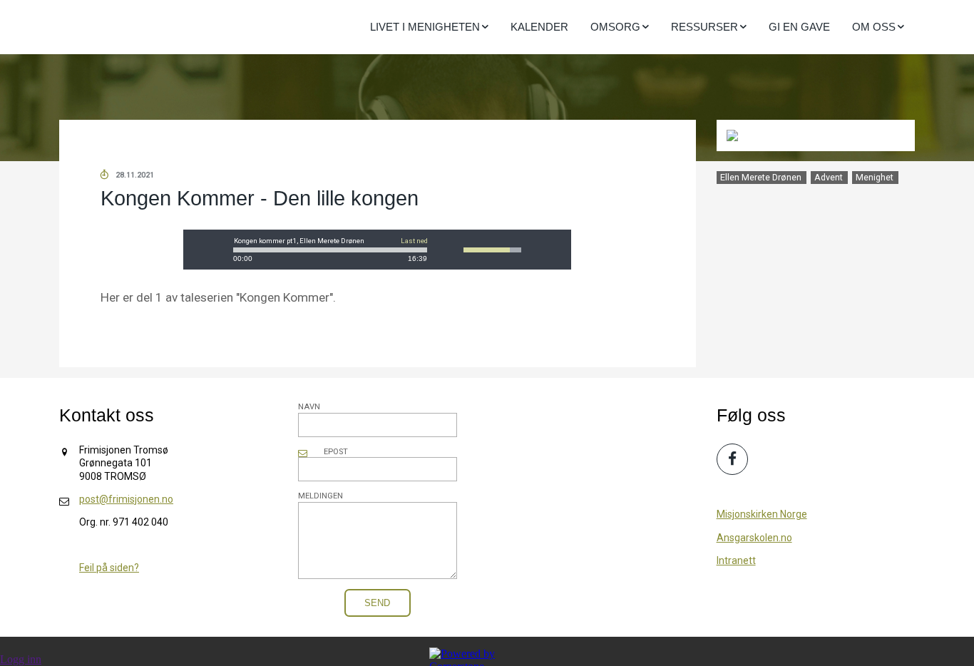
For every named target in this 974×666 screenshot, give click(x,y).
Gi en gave (799, 27)
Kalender (539, 27)
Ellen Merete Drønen (760, 177)
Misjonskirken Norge (762, 514)
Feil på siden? (109, 567)
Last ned (414, 241)
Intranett (736, 560)
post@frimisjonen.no (126, 499)
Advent (828, 177)
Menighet (874, 177)
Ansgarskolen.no (754, 537)
